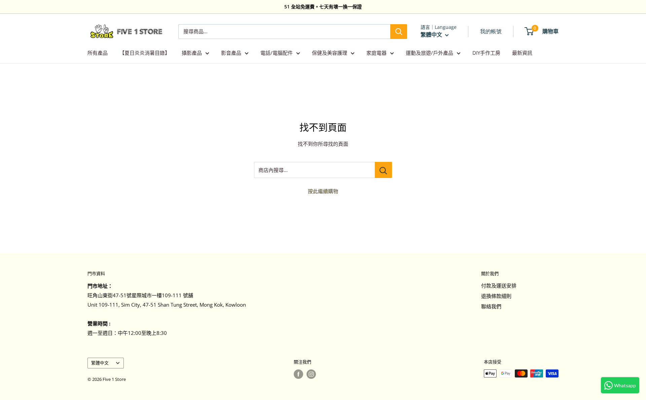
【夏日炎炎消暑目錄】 (144, 52)
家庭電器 (376, 52)
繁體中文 (100, 363)
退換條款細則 (496, 296)
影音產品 (231, 52)
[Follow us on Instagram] (311, 374)
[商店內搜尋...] (383, 170)
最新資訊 (522, 52)
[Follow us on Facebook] (298, 374)
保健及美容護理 (329, 52)
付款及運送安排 (498, 285)
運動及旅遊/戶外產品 (429, 52)
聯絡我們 (491, 306)
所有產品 (97, 52)
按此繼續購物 (323, 191)
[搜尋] (398, 31)
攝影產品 (192, 52)
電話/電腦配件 (276, 52)
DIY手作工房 (486, 52)
